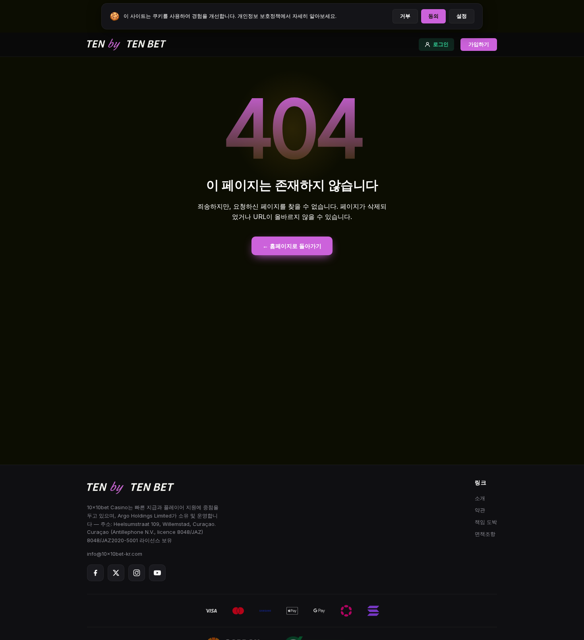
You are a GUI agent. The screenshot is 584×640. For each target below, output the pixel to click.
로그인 (441, 44)
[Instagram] (136, 572)
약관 (480, 510)
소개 (480, 498)
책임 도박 (486, 522)
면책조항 (485, 534)
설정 (461, 16)
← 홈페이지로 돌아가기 (292, 245)
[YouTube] (157, 572)
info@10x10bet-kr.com (114, 554)
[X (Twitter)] (116, 572)
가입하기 (478, 44)
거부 (405, 16)
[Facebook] (95, 572)
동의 (433, 16)
